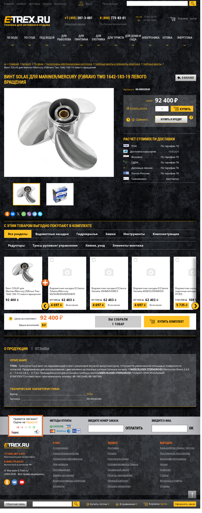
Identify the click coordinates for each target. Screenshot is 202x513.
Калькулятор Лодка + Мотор (177, 448)
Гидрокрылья (87, 234)
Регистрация (110, 3)
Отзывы (165, 486)
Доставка (34, 3)
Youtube (22, 482)
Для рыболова (64, 37)
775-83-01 (113, 17)
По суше (29, 37)
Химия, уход (95, 245)
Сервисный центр (118, 469)
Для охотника (98, 37)
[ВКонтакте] (12, 214)
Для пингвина (81, 37)
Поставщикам (61, 469)
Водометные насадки (52, 234)
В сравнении (128, 504)
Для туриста (116, 37)
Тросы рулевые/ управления (55, 245)
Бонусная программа (173, 458)
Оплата (47, 3)
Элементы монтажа (128, 245)
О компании (60, 448)
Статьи (164, 475)
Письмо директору (119, 486)
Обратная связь (15, 504)
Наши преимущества (66, 453)
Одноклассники (7, 482)
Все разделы (18, 234)
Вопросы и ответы (171, 480)
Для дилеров (60, 464)
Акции (164, 464)
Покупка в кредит (118, 458)
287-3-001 (78, 17)
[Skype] (40, 214)
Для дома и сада (133, 37)
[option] (59, 132)
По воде (12, 37)
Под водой (47, 37)
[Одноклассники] (7, 214)
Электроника (150, 37)
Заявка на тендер (63, 475)
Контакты (60, 3)
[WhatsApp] (23, 214)
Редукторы (16, 245)
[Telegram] (34, 214)
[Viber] (29, 214)
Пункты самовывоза (120, 475)
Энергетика (184, 37)
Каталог (21, 3)
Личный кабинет (118, 480)
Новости (165, 469)
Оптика (167, 37)
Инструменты (134, 234)
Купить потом (138, 108)
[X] (18, 214)
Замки (110, 234)
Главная (9, 3)
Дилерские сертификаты (68, 458)
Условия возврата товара (123, 464)
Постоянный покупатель (175, 453)
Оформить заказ (185, 504)
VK (14, 482)
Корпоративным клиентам (69, 480)
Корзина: (157, 504)
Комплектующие (166, 234)
